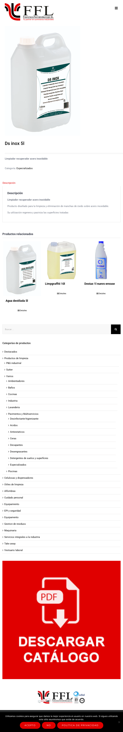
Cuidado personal (13, 497)
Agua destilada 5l (17, 300)
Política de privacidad (80, 725)
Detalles (23, 310)
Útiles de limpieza (13, 484)
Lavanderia (14, 407)
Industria (12, 400)
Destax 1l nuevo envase (99, 283)
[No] (119, 722)
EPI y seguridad (12, 510)
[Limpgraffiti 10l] (61, 260)
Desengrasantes (18, 451)
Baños (11, 387)
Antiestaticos (17, 431)
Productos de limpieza (16, 358)
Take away (10, 543)
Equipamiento (11, 504)
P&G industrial (13, 363)
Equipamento (11, 517)
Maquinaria (10, 530)
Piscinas (12, 471)
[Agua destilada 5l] (22, 268)
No (49, 725)
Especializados (24, 168)
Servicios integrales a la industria (22, 537)
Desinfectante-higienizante (24, 418)
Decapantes (16, 445)
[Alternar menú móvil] (116, 8)
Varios (9, 376)
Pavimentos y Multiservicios (23, 413)
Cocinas (12, 394)
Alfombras (10, 491)
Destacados (10, 351)
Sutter (9, 369)
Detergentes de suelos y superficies (29, 458)
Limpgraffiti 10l (55, 283)
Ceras (13, 438)
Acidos (14, 425)
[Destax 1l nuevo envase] (101, 260)
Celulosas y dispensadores (18, 477)
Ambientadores (16, 381)
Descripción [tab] (9, 182)
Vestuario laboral (13, 550)
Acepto (30, 725)
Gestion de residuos (15, 523)
